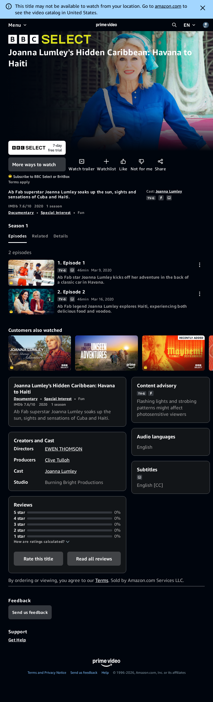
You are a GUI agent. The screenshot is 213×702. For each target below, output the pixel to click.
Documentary (21, 212)
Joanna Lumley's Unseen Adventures (106, 353)
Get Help (17, 639)
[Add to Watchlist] (106, 161)
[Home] (106, 25)
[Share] (160, 161)
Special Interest (56, 212)
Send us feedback (83, 672)
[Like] (123, 161)
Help (105, 672)
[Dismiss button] (203, 7)
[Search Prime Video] (174, 25)
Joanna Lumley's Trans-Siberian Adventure (39, 353)
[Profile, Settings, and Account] (206, 25)
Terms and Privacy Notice (47, 672)
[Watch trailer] (82, 161)
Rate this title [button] (38, 558)
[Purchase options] (200, 265)
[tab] (17, 236)
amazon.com (168, 6)
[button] (42, 541)
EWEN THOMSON (63, 449)
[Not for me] (141, 161)
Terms (101, 580)
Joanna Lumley (169, 191)
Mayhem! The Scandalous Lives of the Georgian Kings (173, 353)
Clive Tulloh (57, 460)
